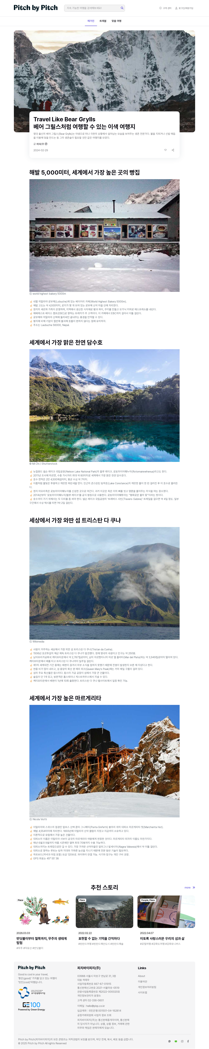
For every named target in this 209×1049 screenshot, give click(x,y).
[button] (173, 150)
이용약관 (142, 981)
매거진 (91, 21)
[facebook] (188, 1041)
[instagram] (182, 1041)
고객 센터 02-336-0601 (90, 1000)
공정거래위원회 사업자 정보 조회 (94, 1015)
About (141, 976)
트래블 (103, 21)
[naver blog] (176, 1041)
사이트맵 (142, 992)
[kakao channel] (169, 1041)
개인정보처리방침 (147, 987)
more (188, 887)
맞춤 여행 (116, 21)
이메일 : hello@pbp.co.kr (91, 1006)
